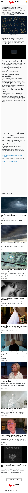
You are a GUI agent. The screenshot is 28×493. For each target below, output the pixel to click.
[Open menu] (2, 2)
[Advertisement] (14, 117)
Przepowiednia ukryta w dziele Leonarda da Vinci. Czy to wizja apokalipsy (13, 160)
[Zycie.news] (14, 2)
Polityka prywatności (17, 488)
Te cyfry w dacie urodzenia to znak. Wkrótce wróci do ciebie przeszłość (13, 155)
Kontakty (8, 488)
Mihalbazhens (8, 10)
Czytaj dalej (14, 479)
